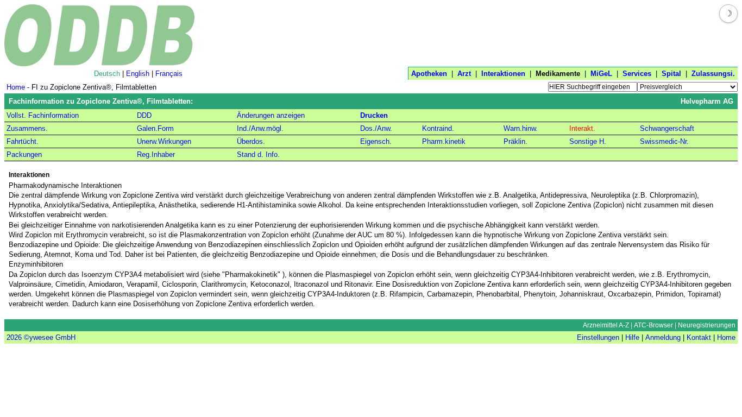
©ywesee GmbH (49, 337)
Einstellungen (598, 337)
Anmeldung (663, 337)
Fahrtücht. (23, 141)
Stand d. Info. (258, 154)
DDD (144, 115)
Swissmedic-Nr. (664, 141)
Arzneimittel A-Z (606, 325)
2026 (14, 337)
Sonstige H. (587, 141)
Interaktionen (503, 74)
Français (169, 74)
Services (636, 74)
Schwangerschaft (667, 128)
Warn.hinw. (521, 128)
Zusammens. (27, 128)
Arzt (464, 74)
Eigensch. (376, 141)
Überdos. (251, 141)
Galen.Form (155, 128)
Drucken (374, 115)
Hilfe (632, 337)
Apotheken (429, 74)
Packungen (24, 154)
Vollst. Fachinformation (43, 115)
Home (16, 87)
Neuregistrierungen (706, 325)
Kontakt (699, 337)
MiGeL (601, 74)
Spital (671, 74)
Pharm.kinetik (444, 141)
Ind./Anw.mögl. (260, 128)
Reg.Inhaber (156, 154)
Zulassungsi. (713, 74)
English (137, 74)
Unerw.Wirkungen (164, 141)
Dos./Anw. (376, 128)
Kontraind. (438, 128)
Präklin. (515, 141)
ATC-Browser (653, 325)
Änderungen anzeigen (271, 115)
